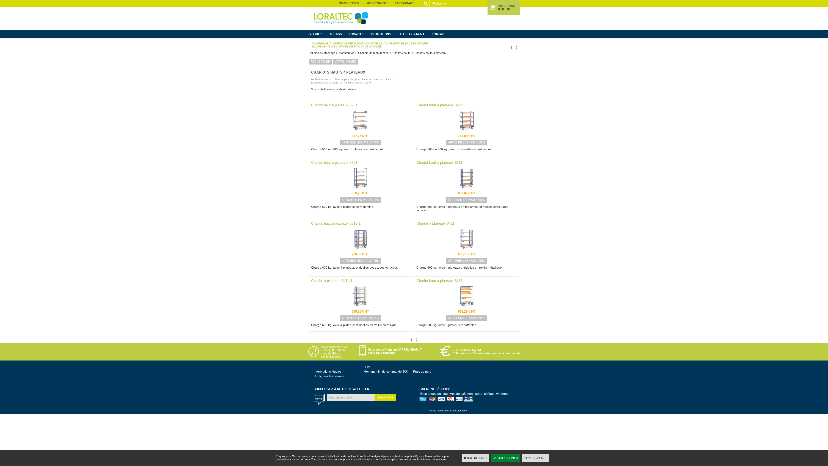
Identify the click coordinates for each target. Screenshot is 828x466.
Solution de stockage (322, 53)
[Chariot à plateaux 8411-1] (360, 308)
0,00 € (504, 9)
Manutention (346, 53)
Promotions (381, 34)
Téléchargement (411, 34)
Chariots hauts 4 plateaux (430, 53)
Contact (439, 34)
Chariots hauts (401, 53)
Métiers (336, 34)
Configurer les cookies (329, 376)
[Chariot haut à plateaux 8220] (467, 132)
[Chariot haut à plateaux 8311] (466, 189)
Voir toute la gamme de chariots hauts (333, 89)
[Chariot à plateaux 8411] (466, 250)
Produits (315, 34)
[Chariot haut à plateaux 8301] (360, 189)
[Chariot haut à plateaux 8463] (466, 308)
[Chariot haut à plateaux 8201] (360, 132)
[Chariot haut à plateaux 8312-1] (360, 250)
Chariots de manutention (373, 53)
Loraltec (356, 34)
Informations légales (327, 371)
